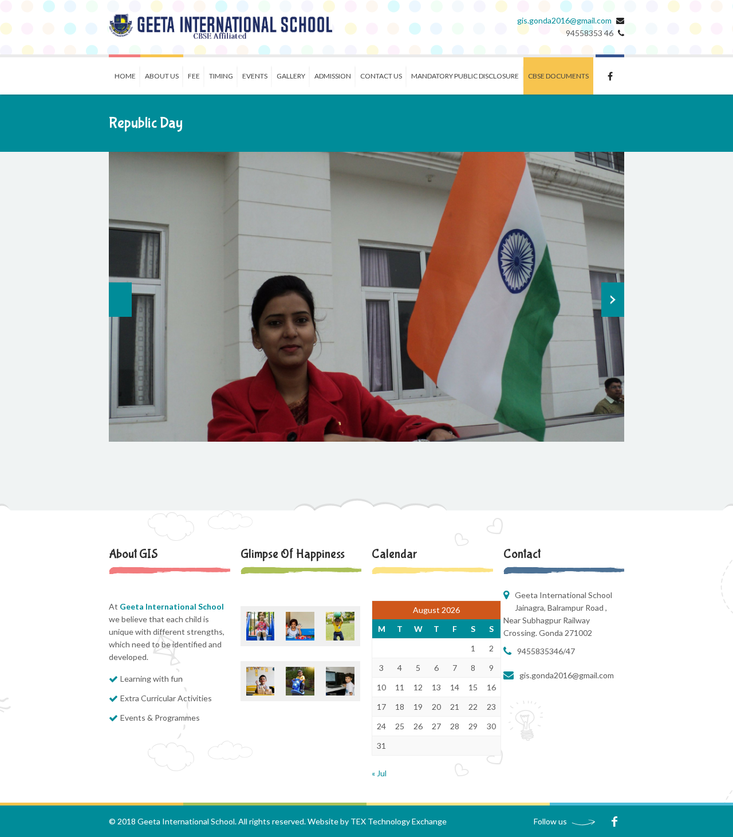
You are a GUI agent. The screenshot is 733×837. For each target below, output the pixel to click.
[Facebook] (614, 821)
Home (125, 76)
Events (254, 76)
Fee (194, 76)
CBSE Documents (558, 76)
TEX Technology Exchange (398, 821)
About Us (162, 76)
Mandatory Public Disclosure (465, 76)
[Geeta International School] (220, 27)
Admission (332, 76)
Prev (120, 299)
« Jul (379, 773)
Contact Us (381, 76)
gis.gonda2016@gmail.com (564, 20)
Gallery (291, 76)
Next (612, 299)
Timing (221, 76)
